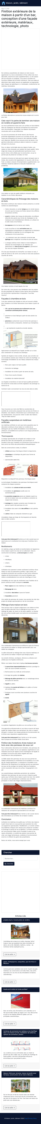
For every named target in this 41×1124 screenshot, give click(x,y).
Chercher (9, 864)
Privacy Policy (33, 1118)
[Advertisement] (20, 49)
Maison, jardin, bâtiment (16, 3)
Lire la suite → (10, 954)
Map (26, 1118)
